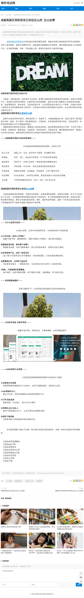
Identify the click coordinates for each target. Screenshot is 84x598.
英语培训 (8, 15)
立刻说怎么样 (26, 113)
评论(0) (30, 25)
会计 (71, 8)
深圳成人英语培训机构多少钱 (11, 527)
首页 (2, 15)
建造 (16, 8)
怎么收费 (30, 189)
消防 (30, 8)
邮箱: (33, 584)
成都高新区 (11, 42)
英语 (58, 8)
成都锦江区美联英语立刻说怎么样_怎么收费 (69, 491)
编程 (3, 8)
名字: (4, 584)
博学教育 (3, 25)
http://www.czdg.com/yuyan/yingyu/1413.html (50, 473)
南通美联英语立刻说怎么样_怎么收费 (13, 491)
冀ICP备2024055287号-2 (46, 594)
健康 (44, 8)
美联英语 (20, 42)
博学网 (37, 594)
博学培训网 (8, 3)
